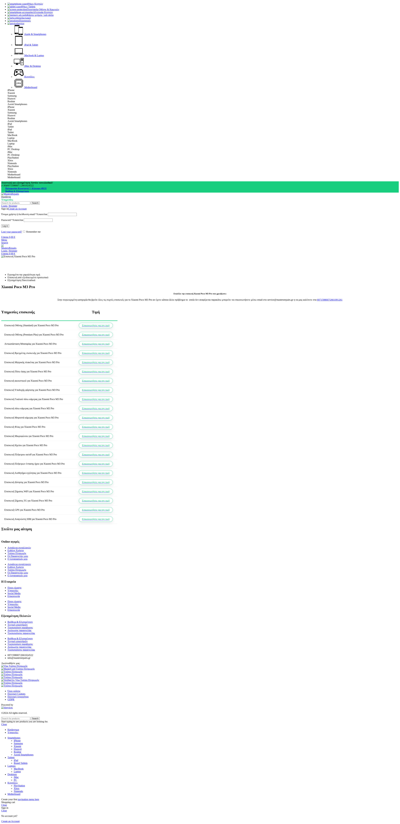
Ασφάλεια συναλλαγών (19, 547)
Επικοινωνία (14, 596)
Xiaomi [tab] (11, 93)
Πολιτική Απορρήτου (18, 696)
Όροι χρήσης (14, 691)
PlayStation (19, 785)
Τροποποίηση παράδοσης (20, 627)
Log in (5, 226)
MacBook (19, 768)
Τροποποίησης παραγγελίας (21, 633)
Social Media (14, 593)
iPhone (17, 740)
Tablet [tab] (11, 126)
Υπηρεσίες (13, 590)
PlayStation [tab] (13, 157)
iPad (16, 760)
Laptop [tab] (11, 138)
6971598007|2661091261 (329, 299)
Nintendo (18, 791)
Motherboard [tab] (14, 174)
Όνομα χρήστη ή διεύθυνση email (24, 214)
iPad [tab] (10, 124)
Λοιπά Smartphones (23, 754)
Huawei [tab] (11, 98)
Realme (17, 752)
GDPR (11, 699)
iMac (16, 777)
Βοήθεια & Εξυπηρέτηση (17, 191)
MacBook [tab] (12, 135)
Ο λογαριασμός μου (18, 559)
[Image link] (14, 666)
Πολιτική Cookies (16, 694)
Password (12, 220)
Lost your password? (11, 231)
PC (15, 780)
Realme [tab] (11, 101)
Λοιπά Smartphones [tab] (17, 104)
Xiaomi (17, 746)
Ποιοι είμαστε (15, 587)
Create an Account (17, 208)
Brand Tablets (21, 763)
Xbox (16, 788)
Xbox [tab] (10, 160)
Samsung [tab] (12, 95)
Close (4, 724)
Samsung (18, 743)
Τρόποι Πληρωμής (17, 553)
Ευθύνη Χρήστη (16, 550)
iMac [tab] (10, 146)
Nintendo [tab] (12, 163)
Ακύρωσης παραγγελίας (19, 630)
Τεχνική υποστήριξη (18, 624)
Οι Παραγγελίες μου (18, 556)
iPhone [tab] (11, 90)
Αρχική (5, 259)
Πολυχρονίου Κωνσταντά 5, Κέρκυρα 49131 (26, 188)
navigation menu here (28, 799)
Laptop (17, 771)
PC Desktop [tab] (14, 149)
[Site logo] (10, 194)
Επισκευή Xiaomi (21, 259)
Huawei (18, 749)
